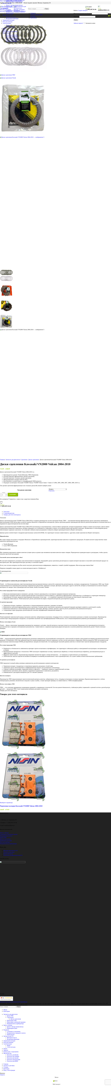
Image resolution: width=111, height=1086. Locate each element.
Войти (75, 20)
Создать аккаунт (82, 10)
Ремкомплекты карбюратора (14, 1)
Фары (7, 25)
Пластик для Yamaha (12, 36)
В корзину (13, 494)
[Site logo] (7, 11)
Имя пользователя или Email (82, 13)
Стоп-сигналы (10, 27)
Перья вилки (10, 13)
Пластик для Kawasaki (12, 39)
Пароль (76, 16)
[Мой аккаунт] (91, 7)
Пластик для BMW (11, 41)
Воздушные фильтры (12, 18)
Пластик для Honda (12, 35)
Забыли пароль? (78, 23)
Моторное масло (11, 17)
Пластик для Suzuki (12, 38)
